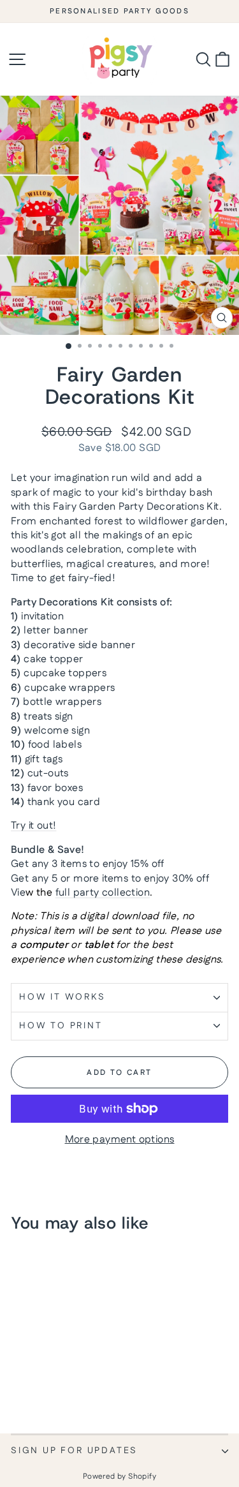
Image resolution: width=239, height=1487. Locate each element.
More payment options (120, 1140)
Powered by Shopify (119, 1476)
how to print (61, 1025)
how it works (62, 997)
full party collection (102, 892)
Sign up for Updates (74, 1450)
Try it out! (33, 825)
